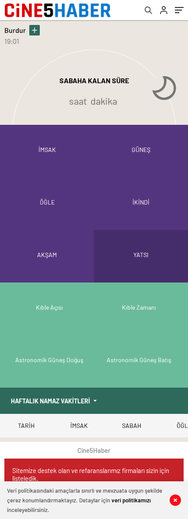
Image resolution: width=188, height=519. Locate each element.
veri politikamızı (131, 500)
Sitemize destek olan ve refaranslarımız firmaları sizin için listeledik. (90, 474)
